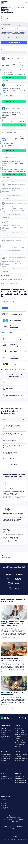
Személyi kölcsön (5, 725)
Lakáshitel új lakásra (19, 732)
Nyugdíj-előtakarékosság (20, 780)
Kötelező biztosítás (5, 783)
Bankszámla (8, 369)
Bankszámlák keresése (14, 42)
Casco (2, 785)
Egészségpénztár (19, 751)
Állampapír (17, 787)
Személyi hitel (4, 728)
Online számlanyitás (5, 756)
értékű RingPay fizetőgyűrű (5, 140)
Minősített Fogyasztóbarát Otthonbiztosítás (6, 779)
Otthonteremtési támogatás (4, 808)
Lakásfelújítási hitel (19, 736)
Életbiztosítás (4, 791)
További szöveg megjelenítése (9, 283)
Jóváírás (4, 66)
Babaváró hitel (4, 805)
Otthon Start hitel (19, 728)
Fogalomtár (17, 746)
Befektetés (18, 773)
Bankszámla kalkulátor (6, 754)
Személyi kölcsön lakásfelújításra (4, 740)
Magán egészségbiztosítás (6, 787)
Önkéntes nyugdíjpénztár (20, 785)
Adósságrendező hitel (19, 744)
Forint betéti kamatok (19, 776)
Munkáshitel (3, 799)
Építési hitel (17, 738)
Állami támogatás (5, 796)
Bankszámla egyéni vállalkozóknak (5, 764)
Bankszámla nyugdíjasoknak (4, 761)
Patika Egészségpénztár (20, 760)
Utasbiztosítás (4, 781)
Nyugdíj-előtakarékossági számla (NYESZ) (20, 783)
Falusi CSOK (3, 803)
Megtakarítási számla (19, 778)
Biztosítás (3, 773)
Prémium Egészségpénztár (21, 758)
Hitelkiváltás (3, 743)
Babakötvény (18, 789)
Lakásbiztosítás (4, 776)
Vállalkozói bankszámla (6, 767)
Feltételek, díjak (6, 80)
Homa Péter (7, 405)
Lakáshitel (17, 725)
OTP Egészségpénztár (20, 756)
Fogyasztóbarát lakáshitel (20, 734)
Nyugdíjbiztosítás (4, 789)
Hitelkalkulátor (4, 732)
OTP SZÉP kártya (5, 769)
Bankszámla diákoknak (6, 758)
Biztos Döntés (5, 2)
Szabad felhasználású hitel (6, 746)
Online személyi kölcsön (6, 730)
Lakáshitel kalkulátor (19, 730)
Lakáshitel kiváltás (19, 740)
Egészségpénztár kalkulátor (21, 754)
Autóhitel (3, 734)
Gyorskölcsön (4, 744)
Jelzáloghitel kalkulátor (20, 742)
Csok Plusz (3, 801)
